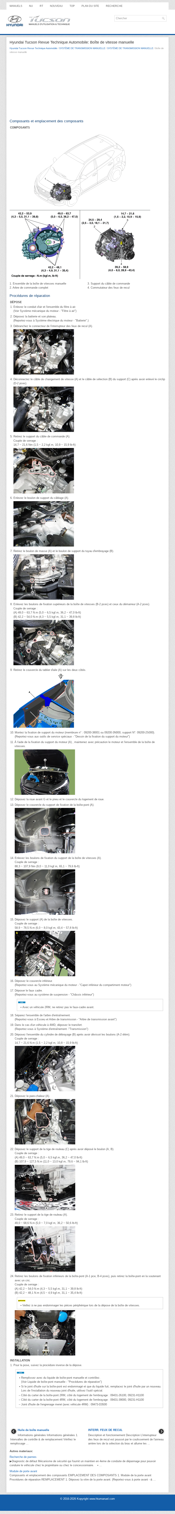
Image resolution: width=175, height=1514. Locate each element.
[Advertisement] (87, 88)
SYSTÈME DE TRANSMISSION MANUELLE (82, 48)
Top (72, 5)
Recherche (114, 5)
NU (31, 5)
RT (41, 5)
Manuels (16, 5)
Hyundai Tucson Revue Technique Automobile (33, 48)
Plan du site (90, 5)
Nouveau (56, 5)
